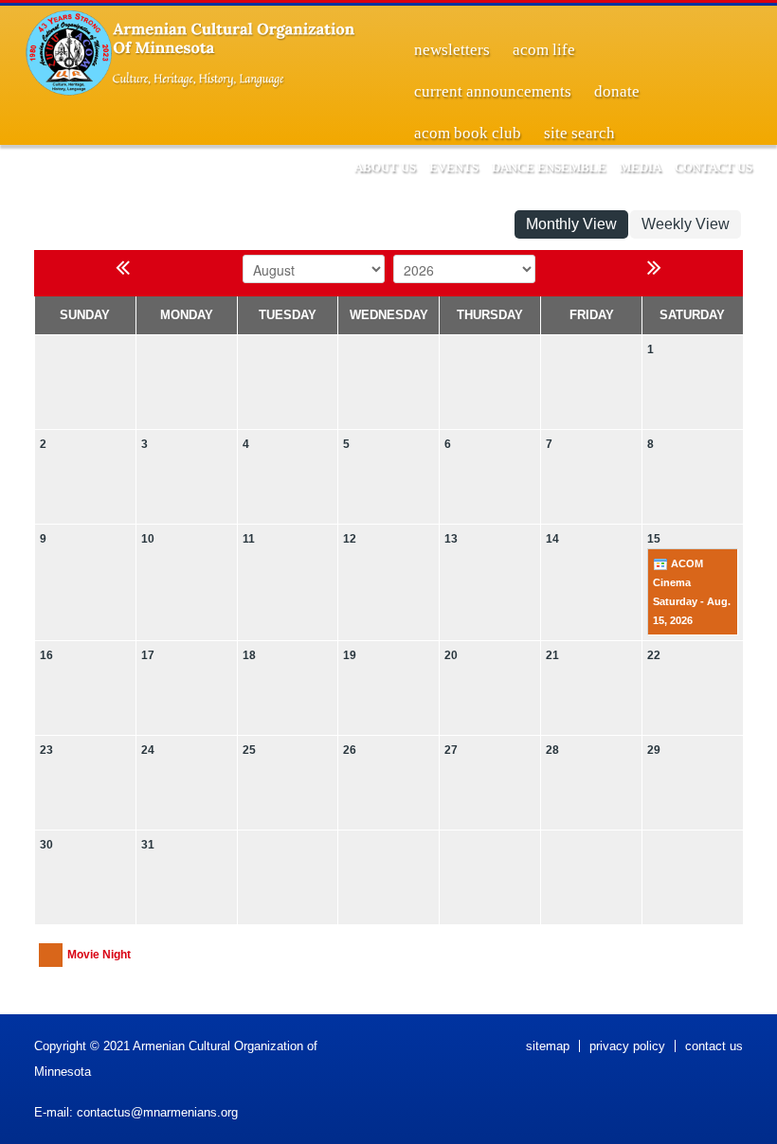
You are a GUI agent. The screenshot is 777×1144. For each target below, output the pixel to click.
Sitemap (547, 1046)
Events (454, 167)
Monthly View (571, 224)
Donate (617, 91)
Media (640, 167)
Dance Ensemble (549, 167)
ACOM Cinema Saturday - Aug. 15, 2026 (692, 592)
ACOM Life (544, 50)
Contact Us (713, 167)
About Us (385, 167)
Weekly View (685, 224)
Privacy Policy (627, 1046)
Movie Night (99, 954)
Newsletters (452, 50)
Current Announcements (492, 91)
